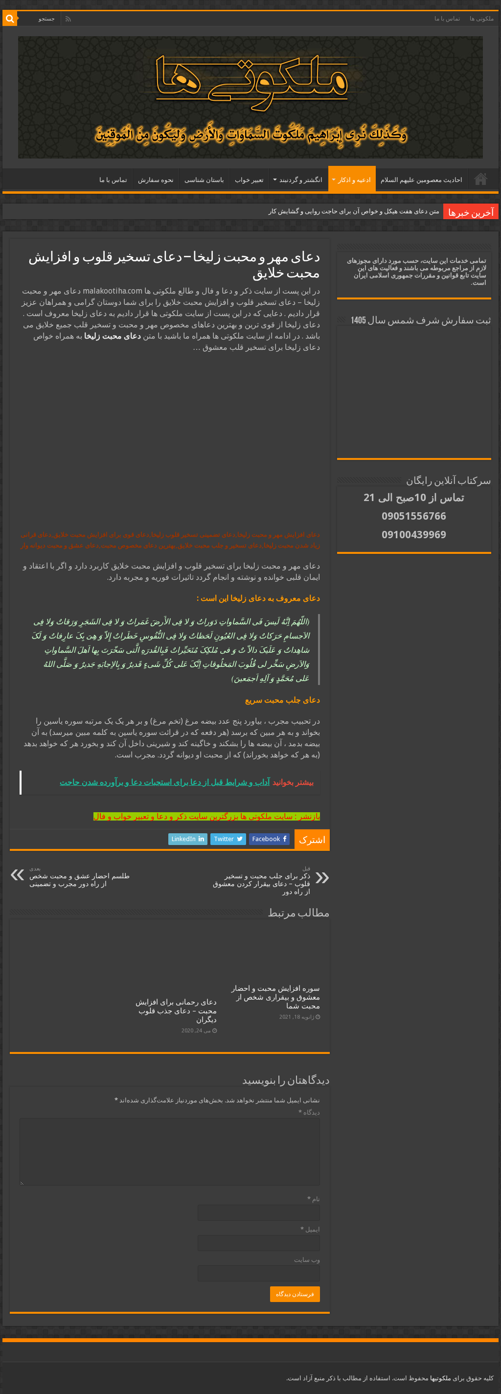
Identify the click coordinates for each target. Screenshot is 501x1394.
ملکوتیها (440, 1378)
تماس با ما (447, 18)
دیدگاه (309, 1112)
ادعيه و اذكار (354, 179)
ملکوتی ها (482, 18)
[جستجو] (9, 18)
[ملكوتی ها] (250, 95)
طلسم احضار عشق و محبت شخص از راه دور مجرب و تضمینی (79, 877)
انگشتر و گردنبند (300, 179)
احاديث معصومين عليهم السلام (421, 179)
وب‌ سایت (307, 1259)
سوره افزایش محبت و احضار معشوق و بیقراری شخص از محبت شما (275, 997)
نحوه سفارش (156, 179)
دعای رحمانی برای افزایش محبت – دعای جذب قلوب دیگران (176, 1011)
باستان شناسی (204, 179)
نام (313, 1199)
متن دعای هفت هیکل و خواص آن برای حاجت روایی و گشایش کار (354, 211)
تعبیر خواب (249, 179)
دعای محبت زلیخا (112, 336)
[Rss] (68, 19)
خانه (481, 178)
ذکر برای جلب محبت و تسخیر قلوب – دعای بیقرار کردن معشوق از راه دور (261, 880)
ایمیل (310, 1229)
